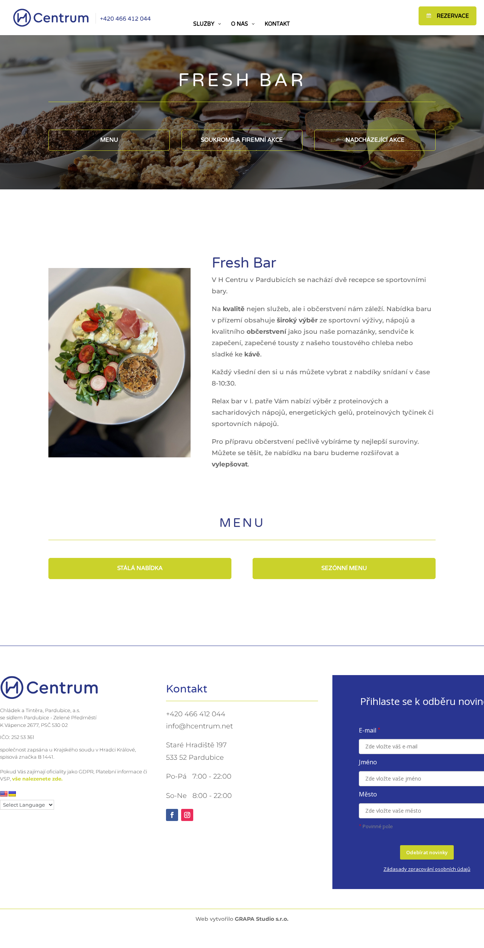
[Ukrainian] (12, 794)
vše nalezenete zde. (37, 779)
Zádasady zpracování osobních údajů (426, 869)
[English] (4, 794)
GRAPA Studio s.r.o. (262, 918)
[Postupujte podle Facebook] (172, 815)
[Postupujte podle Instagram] (187, 815)
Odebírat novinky (427, 852)
